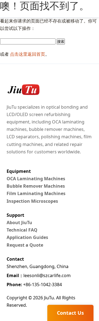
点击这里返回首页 (27, 54)
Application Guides (27, 237)
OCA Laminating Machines (36, 179)
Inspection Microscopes (32, 201)
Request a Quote (25, 245)
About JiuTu (19, 222)
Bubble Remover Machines (36, 186)
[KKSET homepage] (23, 89)
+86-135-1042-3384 (34, 284)
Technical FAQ (22, 230)
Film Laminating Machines (36, 193)
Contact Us (70, 312)
